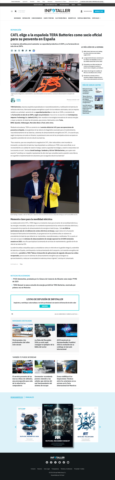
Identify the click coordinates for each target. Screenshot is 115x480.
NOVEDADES (17, 18)
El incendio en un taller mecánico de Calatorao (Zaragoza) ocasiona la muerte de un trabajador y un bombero (92, 66)
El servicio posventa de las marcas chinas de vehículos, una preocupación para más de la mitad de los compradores (22, 381)
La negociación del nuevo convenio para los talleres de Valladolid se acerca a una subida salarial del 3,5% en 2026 (93, 59)
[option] (57, 425)
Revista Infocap (38, 4)
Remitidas (32, 1)
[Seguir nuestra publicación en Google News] (33, 50)
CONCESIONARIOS (37, 18)
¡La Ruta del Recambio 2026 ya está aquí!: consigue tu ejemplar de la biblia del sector (44, 343)
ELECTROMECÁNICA (61, 18)
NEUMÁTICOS (72, 18)
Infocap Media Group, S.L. (59, 472)
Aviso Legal (47, 469)
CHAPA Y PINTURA (49, 18)
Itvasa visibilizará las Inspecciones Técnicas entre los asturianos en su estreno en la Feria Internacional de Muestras (66, 381)
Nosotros (39, 469)
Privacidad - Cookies (79, 469)
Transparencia (55, 469)
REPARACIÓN (26, 18)
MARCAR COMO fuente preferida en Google (92, 1)
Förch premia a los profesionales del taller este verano (21, 342)
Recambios (50, 1)
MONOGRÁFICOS (17, 397)
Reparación (16, 30)
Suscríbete (99, 11)
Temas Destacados (15, 1)
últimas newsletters (51, 4)
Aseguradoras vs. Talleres (60, 1)
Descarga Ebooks (64, 4)
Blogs (44, 1)
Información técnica (73, 1)
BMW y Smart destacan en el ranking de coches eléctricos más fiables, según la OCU (92, 53)
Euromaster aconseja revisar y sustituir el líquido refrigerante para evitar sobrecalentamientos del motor (92, 77)
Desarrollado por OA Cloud (57, 475)
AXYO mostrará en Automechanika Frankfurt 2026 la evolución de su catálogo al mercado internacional (66, 344)
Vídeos (38, 1)
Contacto (33, 469)
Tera (21, 264)
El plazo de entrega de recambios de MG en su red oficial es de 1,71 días (92, 71)
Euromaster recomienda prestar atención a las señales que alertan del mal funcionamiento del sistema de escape (43, 381)
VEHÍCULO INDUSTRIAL (84, 18)
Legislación (25, 1)
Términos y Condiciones (66, 469)
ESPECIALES (96, 18)
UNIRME (45, 306)
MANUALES (30, 397)
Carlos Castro (19, 100)
